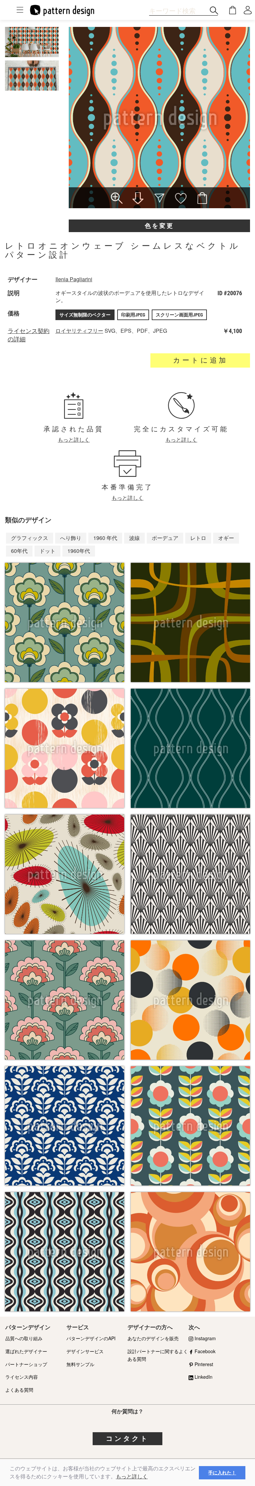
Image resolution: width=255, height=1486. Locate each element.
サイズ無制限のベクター (85, 314)
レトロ (198, 538)
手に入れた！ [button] (222, 1472)
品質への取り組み (23, 1338)
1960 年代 (105, 538)
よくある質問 (19, 1389)
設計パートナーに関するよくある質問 (158, 1355)
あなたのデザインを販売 (153, 1338)
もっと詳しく (132, 1476)
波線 (134, 538)
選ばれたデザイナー (26, 1351)
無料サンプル (80, 1364)
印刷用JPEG (133, 314)
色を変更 (159, 225)
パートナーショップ (26, 1364)
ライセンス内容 (21, 1376)
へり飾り (70, 538)
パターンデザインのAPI (91, 1338)
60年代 (19, 551)
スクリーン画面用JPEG (179, 314)
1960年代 (78, 551)
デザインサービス (85, 1351)
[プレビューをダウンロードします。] (138, 199)
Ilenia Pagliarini (73, 279)
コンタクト (127, 1438)
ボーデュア (165, 538)
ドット (47, 551)
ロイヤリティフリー (79, 330)
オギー (226, 538)
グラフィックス (29, 538)
